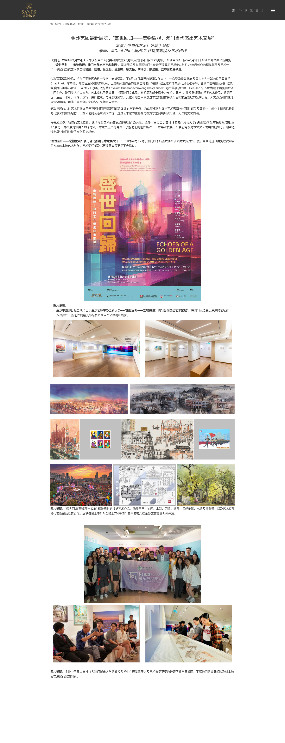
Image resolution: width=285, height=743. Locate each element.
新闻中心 (58, 24)
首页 (52, 24)
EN (240, 10)
